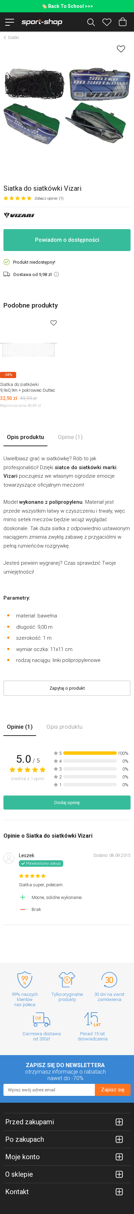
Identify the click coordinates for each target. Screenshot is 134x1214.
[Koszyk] (122, 21)
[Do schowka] (53, 323)
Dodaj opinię (67, 802)
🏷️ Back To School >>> (67, 6)
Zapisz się (112, 1090)
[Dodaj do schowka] (121, 49)
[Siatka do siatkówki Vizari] (67, 106)
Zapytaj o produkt (67, 688)
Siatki (13, 37)
